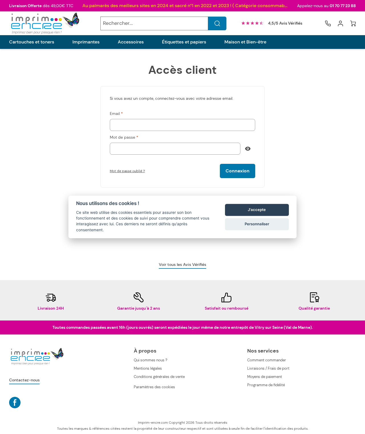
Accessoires (131, 42)
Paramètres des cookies (154, 387)
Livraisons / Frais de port (268, 368)
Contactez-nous (24, 380)
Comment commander (266, 360)
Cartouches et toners (31, 42)
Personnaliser (257, 224)
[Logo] (44, 23)
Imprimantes (86, 42)
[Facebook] (15, 402)
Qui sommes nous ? (150, 360)
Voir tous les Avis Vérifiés (182, 264)
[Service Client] (328, 23)
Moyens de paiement (264, 376)
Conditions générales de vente (159, 376)
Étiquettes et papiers (184, 42)
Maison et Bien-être (245, 42)
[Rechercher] (217, 23)
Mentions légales (148, 368)
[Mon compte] (340, 23)
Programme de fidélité (266, 385)
